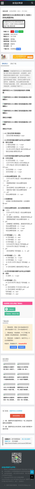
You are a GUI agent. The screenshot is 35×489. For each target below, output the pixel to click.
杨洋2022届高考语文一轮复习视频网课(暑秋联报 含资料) (23, 379)
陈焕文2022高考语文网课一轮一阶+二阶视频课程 (23, 369)
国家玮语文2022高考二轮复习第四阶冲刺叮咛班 (23, 390)
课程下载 (13, 63)
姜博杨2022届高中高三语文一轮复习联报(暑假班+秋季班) (9, 369)
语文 (19, 11)
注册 (12, 31)
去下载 (18, 49)
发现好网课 (17, 3)
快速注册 (13, 347)
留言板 (21, 31)
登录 (16, 31)
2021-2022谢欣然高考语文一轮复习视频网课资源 (9, 390)
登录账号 (21, 347)
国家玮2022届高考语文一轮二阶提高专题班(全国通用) (9, 400)
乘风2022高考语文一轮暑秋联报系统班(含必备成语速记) (9, 379)
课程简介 (5, 63)
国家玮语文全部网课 (16, 411)
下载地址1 (11, 309)
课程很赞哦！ (17, 416)
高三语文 (24, 11)
